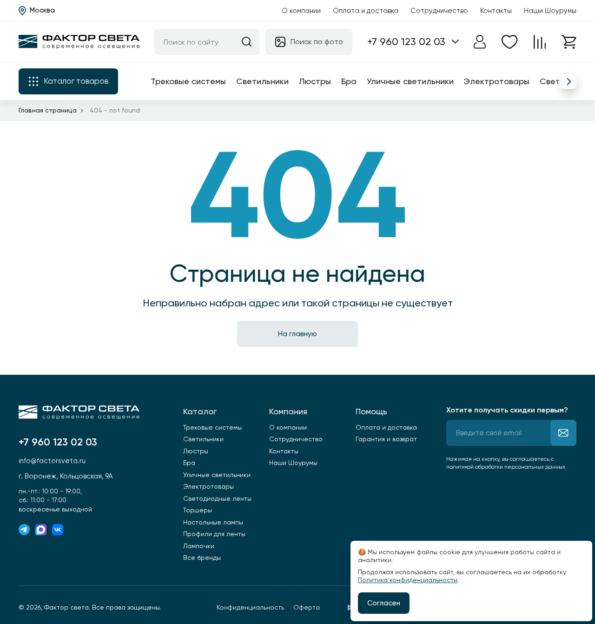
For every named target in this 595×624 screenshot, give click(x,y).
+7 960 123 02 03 (406, 41)
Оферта (306, 607)
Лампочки (198, 546)
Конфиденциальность (250, 607)
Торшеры (197, 510)
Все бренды (202, 557)
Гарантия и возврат (386, 439)
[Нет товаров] (510, 42)
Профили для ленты (214, 534)
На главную (297, 334)
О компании (301, 11)
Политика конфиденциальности (407, 580)
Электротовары (496, 81)
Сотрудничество (439, 11)
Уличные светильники (410, 81)
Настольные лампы (213, 522)
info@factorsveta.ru (52, 461)
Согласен (383, 603)
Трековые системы (188, 81)
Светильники (262, 81)
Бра (349, 81)
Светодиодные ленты (217, 498)
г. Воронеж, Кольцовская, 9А (65, 476)
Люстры (315, 81)
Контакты (496, 11)
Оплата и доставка (365, 11)
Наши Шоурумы (550, 11)
